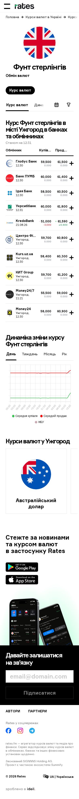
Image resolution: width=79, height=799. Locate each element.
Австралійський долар (36, 503)
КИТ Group (24, 272)
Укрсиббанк (26, 206)
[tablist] (20, 90)
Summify (56, 764)
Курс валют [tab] (20, 90)
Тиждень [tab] (29, 354)
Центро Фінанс (28, 236)
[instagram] (20, 730)
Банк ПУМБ (25, 176)
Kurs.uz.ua (24, 254)
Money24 (23, 309)
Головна (12, 17)
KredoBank (25, 221)
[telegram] (32, 730)
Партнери (37, 711)
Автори (13, 711)
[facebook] (8, 730)
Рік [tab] (64, 354)
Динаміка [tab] (42, 105)
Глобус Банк (26, 161)
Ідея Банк (24, 191)
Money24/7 (25, 291)
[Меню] (7, 6)
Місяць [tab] (50, 354)
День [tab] (11, 354)
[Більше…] (71, 163)
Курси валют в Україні (43, 17)
